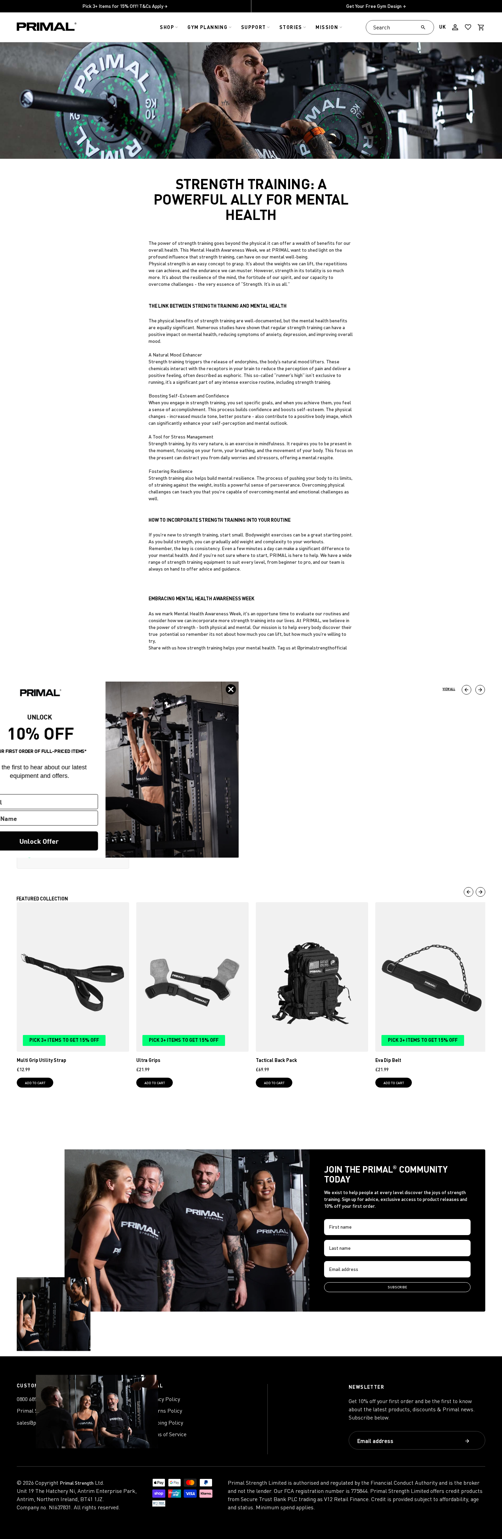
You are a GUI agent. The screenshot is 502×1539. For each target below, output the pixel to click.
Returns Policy (164, 1410)
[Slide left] (466, 689)
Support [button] (253, 27)
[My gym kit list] (468, 27)
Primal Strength (77, 1483)
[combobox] (400, 27)
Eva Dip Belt (388, 1060)
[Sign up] (467, 1441)
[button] (481, 27)
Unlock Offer (66, 841)
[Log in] (455, 27)
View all (449, 689)
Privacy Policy (163, 1399)
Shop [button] (167, 27)
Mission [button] (327, 27)
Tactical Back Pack (276, 1060)
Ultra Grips (148, 1060)
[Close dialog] (258, 689)
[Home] (46, 27)
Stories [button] (290, 27)
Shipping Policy (164, 1422)
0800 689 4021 (33, 1399)
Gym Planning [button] (207, 27)
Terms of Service (166, 1434)
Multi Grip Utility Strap (41, 1060)
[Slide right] (480, 689)
